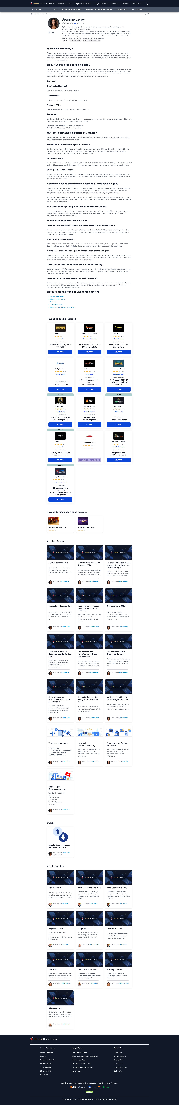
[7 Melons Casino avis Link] (89, 959)
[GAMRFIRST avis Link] (118, 918)
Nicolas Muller (94, 944)
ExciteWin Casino (118, 441)
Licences (114, 4)
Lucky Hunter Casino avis (60, 482)
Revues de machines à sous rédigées (99, 9)
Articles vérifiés (137, 9)
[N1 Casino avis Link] (60, 998)
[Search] (147, 4)
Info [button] (148, 14)
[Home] (31, 14)
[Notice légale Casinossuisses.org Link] (60, 776)
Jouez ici (60, 352)
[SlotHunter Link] (118, 400)
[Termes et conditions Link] (60, 733)
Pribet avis (60, 446)
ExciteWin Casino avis (118, 446)
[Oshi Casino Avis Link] (60, 877)
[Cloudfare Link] (97, 1087)
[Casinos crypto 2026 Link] (118, 596)
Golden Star (117, 333)
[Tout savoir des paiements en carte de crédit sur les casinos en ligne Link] (118, 552)
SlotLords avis (89, 374)
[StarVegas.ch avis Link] (118, 959)
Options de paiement (83, 4)
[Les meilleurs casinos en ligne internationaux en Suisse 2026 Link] (89, 596)
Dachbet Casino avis (89, 448)
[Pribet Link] (60, 436)
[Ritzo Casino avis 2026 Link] (118, 877)
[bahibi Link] (60, 328)
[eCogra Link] (81, 1087)
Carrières (53, 302)
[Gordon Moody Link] (73, 1087)
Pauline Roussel (65, 983)
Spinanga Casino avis (118, 374)
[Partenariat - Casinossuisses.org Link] (89, 733)
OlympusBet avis (60, 411)
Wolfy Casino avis (60, 374)
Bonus (51, 4)
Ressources (136, 4)
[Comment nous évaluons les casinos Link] (118, 733)
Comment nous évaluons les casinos (63, 307)
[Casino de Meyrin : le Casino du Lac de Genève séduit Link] (60, 641)
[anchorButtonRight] (146, 9)
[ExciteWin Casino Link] (118, 436)
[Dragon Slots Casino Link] (89, 328)
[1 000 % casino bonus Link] (60, 552)
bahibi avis (60, 339)
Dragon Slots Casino (89, 333)
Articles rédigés (122, 9)
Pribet (57, 441)
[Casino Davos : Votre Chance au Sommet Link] (118, 641)
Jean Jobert (64, 903)
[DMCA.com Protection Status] (89, 1092)
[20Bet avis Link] (60, 959)
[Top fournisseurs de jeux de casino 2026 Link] (89, 552)
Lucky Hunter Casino (60, 477)
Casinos (61, 4)
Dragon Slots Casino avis (89, 339)
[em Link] (52, 32)
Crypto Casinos (101, 4)
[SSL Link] (106, 1087)
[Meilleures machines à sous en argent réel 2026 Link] (118, 687)
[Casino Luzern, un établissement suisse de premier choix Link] (60, 687)
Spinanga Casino (119, 369)
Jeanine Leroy (65, 581)
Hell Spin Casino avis (89, 411)
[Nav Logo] (39, 3)
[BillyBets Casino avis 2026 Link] (89, 877)
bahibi (57, 333)
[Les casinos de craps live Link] (60, 596)
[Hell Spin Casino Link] (89, 400)
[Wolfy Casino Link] (60, 363)
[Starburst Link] (83, 521)
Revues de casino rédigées (71, 9)
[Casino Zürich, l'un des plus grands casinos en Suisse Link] (89, 687)
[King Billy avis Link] (89, 918)
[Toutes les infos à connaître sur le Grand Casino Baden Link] (89, 641)
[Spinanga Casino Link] (118, 363)
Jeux (70, 4)
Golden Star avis (118, 339)
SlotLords (87, 369)
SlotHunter (117, 406)
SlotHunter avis (119, 411)
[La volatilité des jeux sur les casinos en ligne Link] (60, 834)
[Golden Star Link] (118, 328)
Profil (56, 9)
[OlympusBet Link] (60, 400)
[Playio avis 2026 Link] (60, 918)
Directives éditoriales (57, 299)
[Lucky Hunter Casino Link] (60, 471)
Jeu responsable (56, 304)
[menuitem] (53, 3)
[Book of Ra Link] (53, 521)
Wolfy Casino (59, 369)
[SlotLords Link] (89, 363)
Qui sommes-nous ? (39, 14)
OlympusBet (59, 406)
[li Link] (49, 32)
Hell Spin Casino (89, 406)
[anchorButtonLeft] (50, 9)
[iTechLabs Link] (89, 1087)
